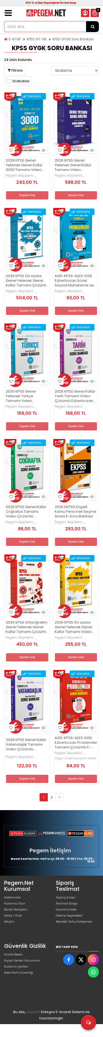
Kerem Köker (87, 758)
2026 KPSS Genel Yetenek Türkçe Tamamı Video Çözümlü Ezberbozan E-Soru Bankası (25, 396)
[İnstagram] (93, 959)
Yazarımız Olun (14, 903)
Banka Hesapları (15, 910)
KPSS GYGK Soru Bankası (73, 39)
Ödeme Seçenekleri (69, 916)
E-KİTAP (15, 39)
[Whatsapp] (93, 971)
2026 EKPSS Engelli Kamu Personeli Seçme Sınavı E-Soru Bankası (75, 512)
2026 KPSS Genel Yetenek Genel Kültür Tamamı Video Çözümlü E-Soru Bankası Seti (73, 165)
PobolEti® (33, 1012)
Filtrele (16, 70)
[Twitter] (81, 959)
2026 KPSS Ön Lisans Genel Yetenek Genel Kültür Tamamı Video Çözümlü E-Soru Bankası (73, 627)
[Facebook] (68, 959)
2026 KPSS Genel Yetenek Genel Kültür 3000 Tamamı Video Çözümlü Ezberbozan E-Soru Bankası (25, 165)
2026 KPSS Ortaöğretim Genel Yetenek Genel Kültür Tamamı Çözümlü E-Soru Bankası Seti (27, 627)
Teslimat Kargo (66, 903)
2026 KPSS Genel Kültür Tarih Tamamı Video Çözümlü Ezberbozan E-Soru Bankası (75, 396)
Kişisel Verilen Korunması (22, 961)
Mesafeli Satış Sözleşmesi (74, 922)
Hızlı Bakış (43, 150)
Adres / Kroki (13, 916)
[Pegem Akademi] (23, 833)
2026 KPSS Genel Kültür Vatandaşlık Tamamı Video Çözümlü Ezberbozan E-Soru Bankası (26, 745)
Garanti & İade (66, 910)
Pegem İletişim (50, 850)
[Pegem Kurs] (80, 833)
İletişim (9, 922)
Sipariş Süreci (66, 897)
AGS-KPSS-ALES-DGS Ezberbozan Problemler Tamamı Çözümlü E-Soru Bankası (76, 743)
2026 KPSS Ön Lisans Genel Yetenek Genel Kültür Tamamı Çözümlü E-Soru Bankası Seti (27, 281)
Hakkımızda (12, 897)
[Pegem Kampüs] (51, 833)
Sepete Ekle (27, 195)
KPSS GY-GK (37, 39)
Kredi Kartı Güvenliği (18, 973)
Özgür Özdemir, (66, 758)
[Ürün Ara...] (92, 26)
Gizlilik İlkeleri (13, 955)
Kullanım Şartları (16, 967)
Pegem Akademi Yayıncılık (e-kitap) (21, 175)
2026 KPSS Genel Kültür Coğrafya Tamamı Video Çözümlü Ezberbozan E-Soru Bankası (26, 512)
